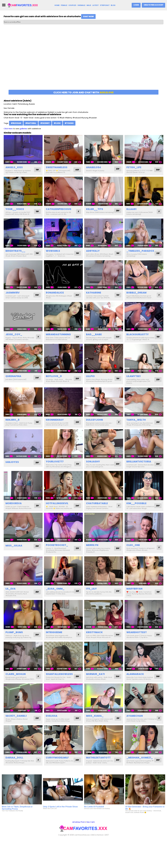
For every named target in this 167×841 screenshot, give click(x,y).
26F (117, 210)
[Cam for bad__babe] (103, 316)
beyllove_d (54, 376)
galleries (23, 128)
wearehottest (136, 632)
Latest (95, 5)
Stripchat (105, 5)
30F (158, 169)
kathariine (93, 292)
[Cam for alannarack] (144, 656)
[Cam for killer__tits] (103, 191)
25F (37, 592)
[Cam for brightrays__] (23, 233)
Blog (113, 5)
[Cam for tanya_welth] (144, 402)
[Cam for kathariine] (103, 274)
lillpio (90, 376)
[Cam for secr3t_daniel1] (23, 698)
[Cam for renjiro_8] (23, 402)
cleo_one (133, 545)
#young (69, 123)
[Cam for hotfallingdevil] (63, 485)
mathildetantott (98, 757)
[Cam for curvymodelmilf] (63, 739)
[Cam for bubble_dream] (144, 274)
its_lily (91, 588)
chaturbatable (97, 503)
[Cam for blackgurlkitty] (144, 316)
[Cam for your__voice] (23, 191)
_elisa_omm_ (55, 588)
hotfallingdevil (57, 503)
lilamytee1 (133, 376)
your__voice (15, 209)
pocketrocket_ (57, 545)
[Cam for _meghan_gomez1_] (144, 739)
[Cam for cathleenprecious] (63, 191)
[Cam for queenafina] (23, 358)
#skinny (45, 123)
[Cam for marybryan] (144, 570)
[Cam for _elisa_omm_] (63, 570)
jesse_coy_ (14, 334)
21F (37, 505)
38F (158, 676)
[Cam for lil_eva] (23, 570)
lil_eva (11, 588)
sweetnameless (56, 167)
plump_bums (14, 632)
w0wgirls (53, 251)
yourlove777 (55, 461)
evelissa (51, 716)
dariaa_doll (14, 757)
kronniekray (55, 419)
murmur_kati (95, 674)
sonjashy (93, 461)
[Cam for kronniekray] (63, 402)
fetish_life (133, 167)
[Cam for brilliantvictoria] (144, 443)
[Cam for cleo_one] (144, 527)
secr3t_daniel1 (16, 716)
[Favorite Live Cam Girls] (23, 5)
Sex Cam (91, 822)
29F (158, 422)
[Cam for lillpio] (103, 358)
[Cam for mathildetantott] (103, 739)
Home (57, 5)
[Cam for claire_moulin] (23, 656)
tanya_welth (136, 419)
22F (158, 253)
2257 (107, 835)
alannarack (135, 674)
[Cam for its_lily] (103, 570)
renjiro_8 (12, 419)
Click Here (8, 128)
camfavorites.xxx (82, 835)
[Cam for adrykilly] (103, 233)
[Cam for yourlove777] (63, 443)
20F (77, 295)
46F (77, 760)
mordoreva (14, 503)
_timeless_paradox (140, 251)
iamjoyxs (12, 462)
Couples (72, 5)
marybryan (134, 588)
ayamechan (134, 716)
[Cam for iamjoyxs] (23, 443)
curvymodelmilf (57, 757)
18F (117, 253)
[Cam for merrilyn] (103, 527)
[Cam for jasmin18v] (23, 274)
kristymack (94, 632)
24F (37, 377)
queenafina (13, 376)
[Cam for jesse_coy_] (23, 316)
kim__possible (136, 503)
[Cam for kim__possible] (144, 485)
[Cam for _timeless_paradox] (144, 233)
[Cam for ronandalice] (63, 274)
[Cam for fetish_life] (144, 149)
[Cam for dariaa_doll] (23, 739)
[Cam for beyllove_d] (63, 358)
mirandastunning (58, 334)
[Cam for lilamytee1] (144, 358)
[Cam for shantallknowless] (63, 656)
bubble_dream (136, 292)
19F (37, 169)
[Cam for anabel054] (103, 149)
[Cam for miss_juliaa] (23, 527)
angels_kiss (14, 167)
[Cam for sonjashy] (103, 443)
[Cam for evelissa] (63, 698)
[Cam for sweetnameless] (63, 149)
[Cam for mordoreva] (23, 485)
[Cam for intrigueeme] (63, 614)
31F (77, 464)
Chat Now (88, 16)
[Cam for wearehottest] (144, 614)
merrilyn (92, 545)
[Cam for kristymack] (103, 614)
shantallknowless (59, 674)
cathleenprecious (58, 209)
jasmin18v (13, 292)
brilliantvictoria (138, 461)
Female (64, 5)
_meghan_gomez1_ (139, 757)
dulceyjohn (94, 419)
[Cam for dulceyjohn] (103, 402)
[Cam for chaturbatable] (103, 485)
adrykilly (93, 251)
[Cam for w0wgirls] (63, 233)
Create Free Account (153, 5)
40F (77, 169)
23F (117, 169)
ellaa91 (131, 209)
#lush (57, 123)
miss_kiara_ (95, 716)
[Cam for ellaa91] (144, 191)
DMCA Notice (97, 835)
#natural (30, 123)
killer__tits (94, 209)
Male (89, 5)
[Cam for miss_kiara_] (103, 698)
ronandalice (55, 292)
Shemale (81, 5)
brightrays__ (15, 251)
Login (136, 5)
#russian (16, 123)
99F (37, 295)
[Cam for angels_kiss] (23, 149)
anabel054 (93, 167)
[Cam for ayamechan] (144, 698)
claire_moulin (16, 674)
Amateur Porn (78, 822)
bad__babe (94, 334)
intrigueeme (54, 632)
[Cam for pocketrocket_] (63, 527)
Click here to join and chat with (83, 92)
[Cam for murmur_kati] (103, 656)
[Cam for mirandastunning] (63, 316)
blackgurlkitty (137, 334)
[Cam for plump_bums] (23, 614)
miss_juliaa (14, 545)
